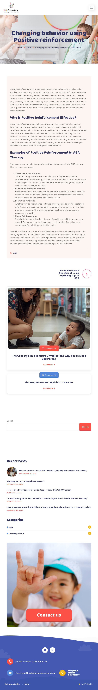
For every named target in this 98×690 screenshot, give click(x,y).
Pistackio (88, 684)
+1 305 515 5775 (38, 661)
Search (10, 420)
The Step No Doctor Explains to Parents (49, 382)
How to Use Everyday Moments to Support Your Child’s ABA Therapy (39, 490)
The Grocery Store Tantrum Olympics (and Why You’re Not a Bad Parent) (49, 357)
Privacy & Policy (12, 684)
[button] (91, 7)
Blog (26, 684)
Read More (48, 365)
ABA (29, 47)
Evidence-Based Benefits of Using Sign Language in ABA (69, 274)
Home (19, 47)
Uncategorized (16, 533)
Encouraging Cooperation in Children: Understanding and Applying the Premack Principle (49, 507)
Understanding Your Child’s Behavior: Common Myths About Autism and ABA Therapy (47, 498)
